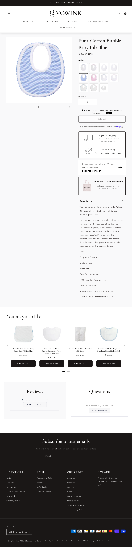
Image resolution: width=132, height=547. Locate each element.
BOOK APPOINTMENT (91, 171)
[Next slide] (124, 345)
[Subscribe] (86, 456)
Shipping (71, 492)
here (109, 113)
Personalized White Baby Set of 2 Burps (80, 350)
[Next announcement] (101, 3)
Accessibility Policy (45, 478)
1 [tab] (38, 107)
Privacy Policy (42, 483)
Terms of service (63, 541)
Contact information (103, 541)
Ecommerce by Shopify (34, 541)
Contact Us (11, 487)
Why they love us (13, 501)
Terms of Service (44, 492)
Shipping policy (88, 541)
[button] (9, 13)
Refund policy (49, 541)
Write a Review (37, 405)
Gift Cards (11, 496)
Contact (71, 483)
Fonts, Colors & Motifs (16, 492)
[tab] (63, 371)
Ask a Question (101, 411)
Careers (70, 487)
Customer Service (75, 496)
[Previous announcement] (31, 3)
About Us (10, 483)
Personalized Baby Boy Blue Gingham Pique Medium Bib (108, 350)
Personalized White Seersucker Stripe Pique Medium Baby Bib (51, 351)
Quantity (82, 97)
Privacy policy (76, 541)
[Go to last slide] (7, 345)
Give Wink (15, 541)
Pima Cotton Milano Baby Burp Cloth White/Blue (23, 350)
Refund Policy (42, 487)
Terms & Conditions (75, 505)
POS (21, 541)
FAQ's (8, 478)
